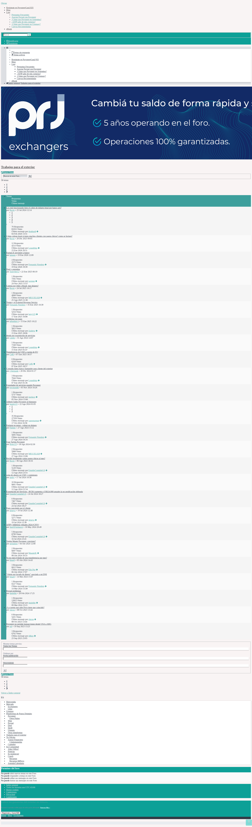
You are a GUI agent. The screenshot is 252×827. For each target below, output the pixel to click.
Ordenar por (10, 654)
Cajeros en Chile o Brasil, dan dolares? (22, 286)
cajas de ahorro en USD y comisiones (21, 475)
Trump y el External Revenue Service (21, 302)
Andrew (31, 331)
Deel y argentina (13, 269)
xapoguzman (33, 421)
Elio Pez (31, 570)
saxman (31, 281)
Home (3, 815)
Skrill (10, 728)
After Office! (13, 749)
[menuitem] (12, 41)
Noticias (11, 751)
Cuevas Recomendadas (21, 26)
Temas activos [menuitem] (19, 55)
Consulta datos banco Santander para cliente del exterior (29, 369)
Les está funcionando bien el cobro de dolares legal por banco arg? (33, 208)
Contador (12, 744)
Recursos (13, 758)
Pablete (13, 428)
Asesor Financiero (15, 740)
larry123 (31, 314)
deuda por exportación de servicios (20, 335)
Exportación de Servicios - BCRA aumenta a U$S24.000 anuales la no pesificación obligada (44, 491)
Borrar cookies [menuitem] (12, 790)
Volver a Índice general (10, 693)
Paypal (11, 723)
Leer (8, 12)
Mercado (10, 704)
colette (12, 338)
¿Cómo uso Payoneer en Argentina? (26, 19)
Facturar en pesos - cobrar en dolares (21, 425)
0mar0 (12, 560)
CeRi (12, 354)
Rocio (12, 210)
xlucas (12, 610)
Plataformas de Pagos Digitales (19, 714)
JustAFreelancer (16, 527)
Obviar (4, 3)
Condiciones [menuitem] (11, 797)
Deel (10, 725)
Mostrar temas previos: (12, 645)
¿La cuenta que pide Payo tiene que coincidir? (25, 607)
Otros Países (14, 718)
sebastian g (14, 321)
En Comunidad (12, 747)
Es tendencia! (13, 754)
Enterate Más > (45, 807)
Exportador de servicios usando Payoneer (23, 385)
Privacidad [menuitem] (10, 794)
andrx (12, 477)
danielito (13, 593)
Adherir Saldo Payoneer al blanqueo (21, 402)
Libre (10, 709)
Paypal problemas (13, 591)
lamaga (12, 255)
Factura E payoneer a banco (17, 253)
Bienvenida (11, 702)
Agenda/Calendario (16, 763)
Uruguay (10, 711)
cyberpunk (14, 371)
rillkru (30, 636)
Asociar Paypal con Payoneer (24, 17)
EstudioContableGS (36, 470)
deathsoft (32, 231)
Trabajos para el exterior (18, 167)
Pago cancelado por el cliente (18, 508)
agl (11, 626)
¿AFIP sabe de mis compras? (23, 22)
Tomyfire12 (14, 272)
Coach (10, 756)
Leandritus (32, 248)
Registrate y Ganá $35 (10, 813)
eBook (9, 29)
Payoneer (12, 716)
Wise (10, 721)
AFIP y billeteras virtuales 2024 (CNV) (22, 525)
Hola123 (13, 444)
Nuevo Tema (8, 172)
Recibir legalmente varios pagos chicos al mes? (25, 458)
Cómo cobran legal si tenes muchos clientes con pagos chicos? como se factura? (39, 236)
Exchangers (13, 706)
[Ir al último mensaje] (6, 224)
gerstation (14, 544)
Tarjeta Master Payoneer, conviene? (21, 541)
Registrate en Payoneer (19, 8)
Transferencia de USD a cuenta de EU (22, 352)
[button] (7, 192)
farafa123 (13, 404)
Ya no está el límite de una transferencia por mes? (26, 558)
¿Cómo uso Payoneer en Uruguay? (26, 24)
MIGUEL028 (34, 298)
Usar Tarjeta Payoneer (15, 442)
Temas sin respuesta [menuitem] (21, 52)
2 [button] (6, 187)
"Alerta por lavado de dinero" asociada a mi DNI (26, 574)
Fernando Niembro (36, 264)
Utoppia (11, 730)
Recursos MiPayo (16, 761)
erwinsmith (14, 387)
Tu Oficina (10, 737)
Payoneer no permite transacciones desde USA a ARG (28, 624)
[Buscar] (29, 34)
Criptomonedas (15, 742)
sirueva (12, 510)
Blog (8, 10)
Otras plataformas (15, 732)
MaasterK (32, 553)
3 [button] (6, 189)
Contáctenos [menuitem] (11, 792)
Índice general (12, 785)
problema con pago (14, 319)
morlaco (31, 397)
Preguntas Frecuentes (20, 15)
